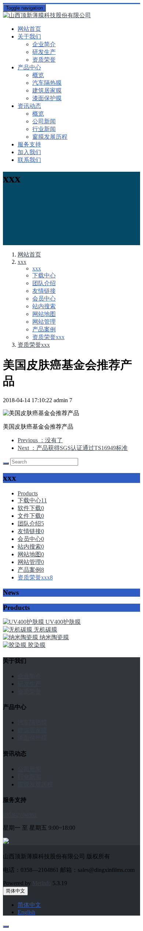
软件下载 (31, 508)
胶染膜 (36, 645)
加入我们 (29, 152)
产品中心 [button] (29, 67)
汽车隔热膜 (47, 83)
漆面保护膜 (47, 98)
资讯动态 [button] (29, 106)
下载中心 (44, 275)
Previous (40, 440)
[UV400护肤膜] (24, 622)
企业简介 (44, 44)
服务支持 (29, 144)
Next (73, 448)
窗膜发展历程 (49, 137)
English (26, 912)
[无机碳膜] (18, 629)
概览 (38, 75)
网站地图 (44, 314)
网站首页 (29, 29)
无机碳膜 (45, 629)
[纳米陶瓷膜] (21, 637)
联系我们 (29, 160)
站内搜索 (44, 306)
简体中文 (15, 891)
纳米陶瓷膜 (54, 637)
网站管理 (44, 322)
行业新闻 (44, 129)
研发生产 (44, 52)
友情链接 (44, 291)
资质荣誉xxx (48, 337)
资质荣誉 (44, 60)
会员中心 (44, 298)
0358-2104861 (20, 815)
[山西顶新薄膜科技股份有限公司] (71, 15)
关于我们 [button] (29, 36)
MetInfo (41, 883)
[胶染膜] (15, 645)
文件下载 (31, 516)
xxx (22, 262)
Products (28, 493)
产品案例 (44, 329)
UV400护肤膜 (63, 622)
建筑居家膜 (47, 90)
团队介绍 (44, 283)
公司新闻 (44, 121)
